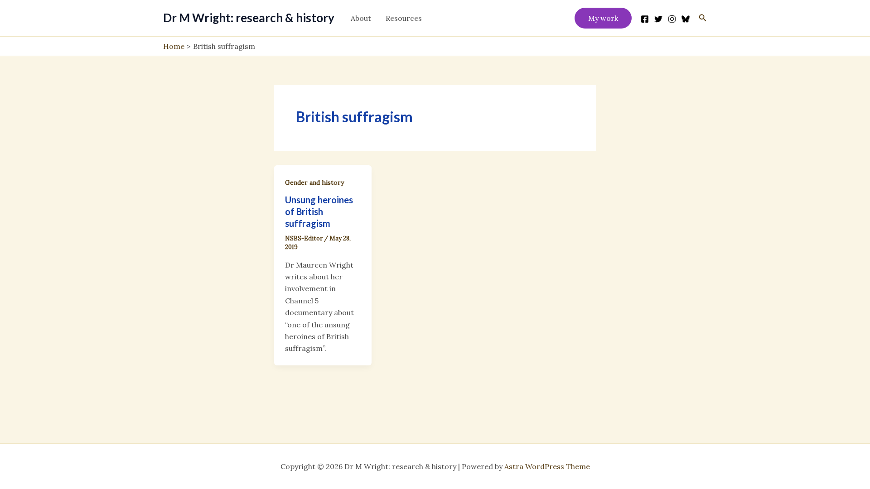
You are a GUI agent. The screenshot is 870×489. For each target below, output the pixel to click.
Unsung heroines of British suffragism (319, 211)
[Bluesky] (686, 19)
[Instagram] (672, 19)
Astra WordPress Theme (547, 466)
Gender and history (314, 182)
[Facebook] (645, 19)
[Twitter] (658, 19)
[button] (603, 18)
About (361, 18)
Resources (404, 18)
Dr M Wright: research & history (248, 17)
